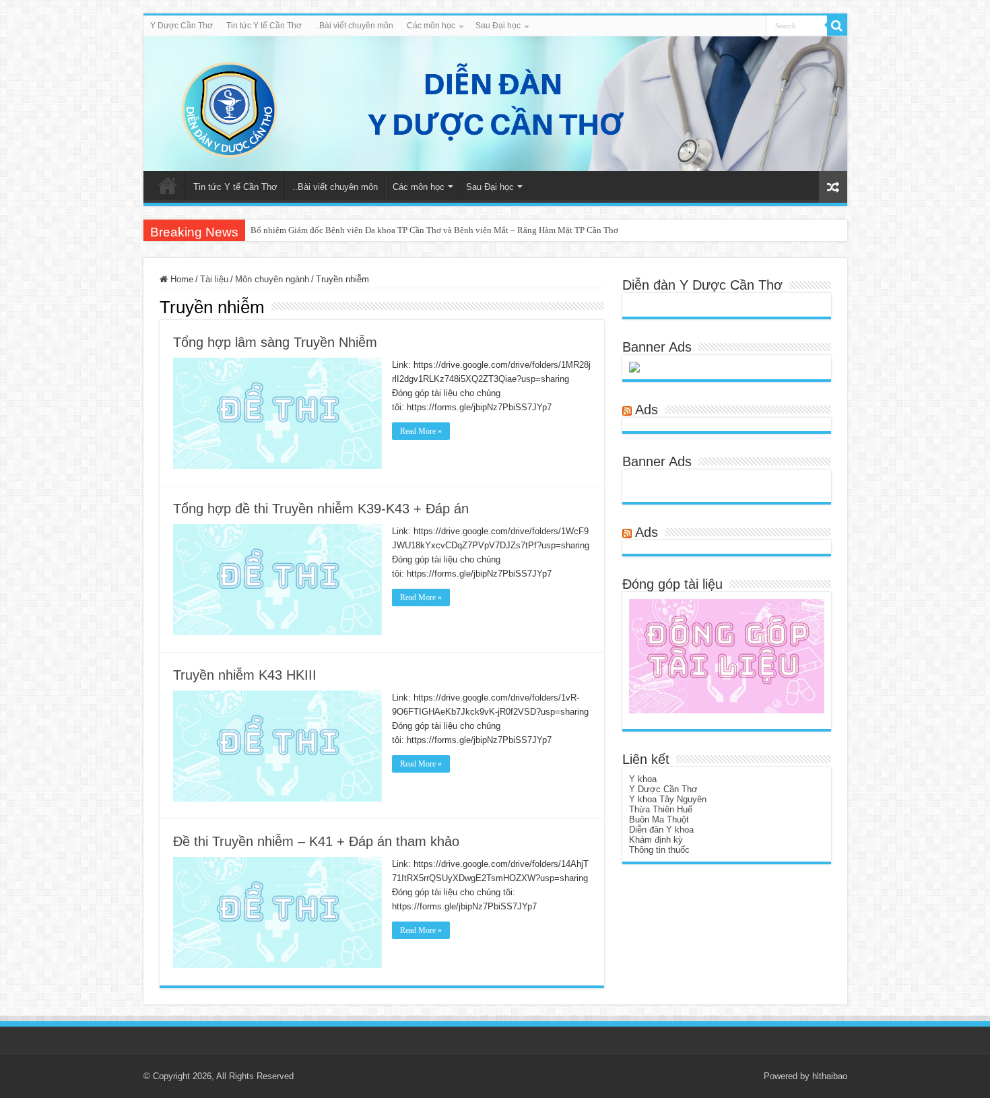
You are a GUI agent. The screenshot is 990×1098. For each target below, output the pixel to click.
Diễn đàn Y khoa (661, 830)
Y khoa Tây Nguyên (667, 799)
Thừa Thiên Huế (660, 809)
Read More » (421, 431)
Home (180, 279)
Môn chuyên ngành (272, 279)
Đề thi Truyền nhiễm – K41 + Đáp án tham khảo (316, 841)
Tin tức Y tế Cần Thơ (264, 25)
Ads (646, 409)
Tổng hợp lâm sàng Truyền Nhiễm (275, 342)
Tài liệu (214, 279)
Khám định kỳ (656, 840)
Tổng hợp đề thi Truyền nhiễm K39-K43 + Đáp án (321, 508)
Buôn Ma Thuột (659, 819)
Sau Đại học (498, 25)
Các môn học (431, 25)
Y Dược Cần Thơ (181, 25)
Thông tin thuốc (659, 850)
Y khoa (643, 779)
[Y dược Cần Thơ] (495, 103)
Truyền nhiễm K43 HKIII (245, 675)
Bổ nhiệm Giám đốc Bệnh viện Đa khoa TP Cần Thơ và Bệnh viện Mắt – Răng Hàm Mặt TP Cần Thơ (434, 230)
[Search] (837, 25)
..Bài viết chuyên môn (354, 25)
